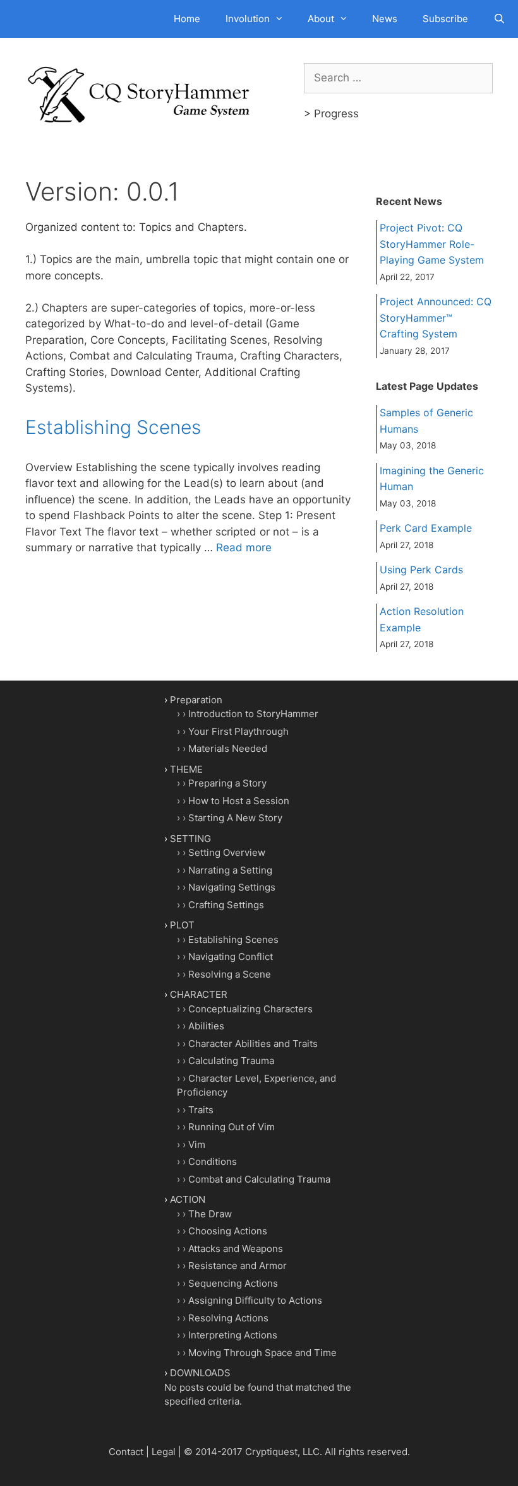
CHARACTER (198, 994)
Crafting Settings (226, 905)
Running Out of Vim (231, 1127)
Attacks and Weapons (235, 1249)
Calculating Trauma (231, 1061)
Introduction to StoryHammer (253, 714)
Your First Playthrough (238, 731)
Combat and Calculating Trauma (259, 1179)
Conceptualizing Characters (250, 1009)
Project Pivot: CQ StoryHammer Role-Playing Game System (432, 243)
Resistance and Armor (237, 1266)
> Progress (331, 113)
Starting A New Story (235, 818)
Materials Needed (227, 748)
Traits (201, 1110)
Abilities (206, 1026)
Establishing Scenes (113, 427)
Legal (164, 1452)
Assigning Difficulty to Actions (255, 1300)
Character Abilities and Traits (253, 1044)
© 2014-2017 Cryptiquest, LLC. (253, 1452)
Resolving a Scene (229, 974)
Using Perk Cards (421, 569)
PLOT (182, 925)
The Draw (210, 1214)
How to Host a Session (238, 801)
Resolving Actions (228, 1318)
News (384, 19)
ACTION (187, 1199)
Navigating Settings (231, 887)
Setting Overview (226, 852)
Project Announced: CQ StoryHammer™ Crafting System (435, 317)
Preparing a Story (227, 783)
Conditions (212, 1161)
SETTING (190, 839)
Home (187, 19)
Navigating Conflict (230, 956)
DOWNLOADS (200, 1373)
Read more (244, 547)
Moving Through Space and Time (262, 1353)
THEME (186, 769)
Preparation (196, 700)
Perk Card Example (426, 528)
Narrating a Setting (230, 870)
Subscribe (445, 19)
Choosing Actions (227, 1231)
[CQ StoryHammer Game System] (142, 94)
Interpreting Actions (232, 1335)
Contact (126, 1452)
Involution (248, 19)
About (321, 19)
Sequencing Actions (233, 1283)
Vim (196, 1144)
